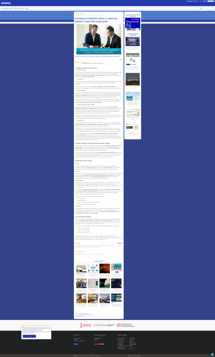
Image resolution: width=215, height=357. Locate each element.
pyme (85, 14)
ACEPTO (29, 336)
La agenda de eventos (80, 316)
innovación (89, 14)
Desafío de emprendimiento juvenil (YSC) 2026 (132, 134)
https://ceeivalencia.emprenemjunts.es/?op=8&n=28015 (94, 254)
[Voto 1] (117, 243)
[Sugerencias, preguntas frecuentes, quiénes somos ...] (198, 1)
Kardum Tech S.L (85, 62)
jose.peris (84, 251)
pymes (88, 247)
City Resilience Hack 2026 (132, 118)
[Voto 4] (120, 243)
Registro (204, 1)
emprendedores (101, 14)
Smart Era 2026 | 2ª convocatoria (133, 87)
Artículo (82, 13)
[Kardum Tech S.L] (78, 62)
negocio (98, 247)
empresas (95, 14)
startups (113, 245)
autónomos (77, 247)
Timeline (27, 8)
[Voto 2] (118, 243)
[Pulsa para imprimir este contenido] (121, 59)
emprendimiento (78, 14)
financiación (118, 245)
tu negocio (101, 237)
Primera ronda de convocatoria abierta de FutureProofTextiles (132, 68)
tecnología (83, 247)
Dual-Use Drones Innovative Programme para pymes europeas (132, 103)
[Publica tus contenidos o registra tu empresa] (200, 1)
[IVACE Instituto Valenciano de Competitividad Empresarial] (97, 325)
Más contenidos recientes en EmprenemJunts (85, 314)
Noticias (11, 8)
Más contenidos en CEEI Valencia (83, 313)
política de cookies (38, 330)
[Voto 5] (121, 243)
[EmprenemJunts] (191, 1)
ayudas (108, 245)
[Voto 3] (119, 243)
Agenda (15, 8)
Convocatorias (5, 8)
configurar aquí (25, 332)
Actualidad (77, 13)
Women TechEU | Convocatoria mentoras (132, 48)
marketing (93, 247)
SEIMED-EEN (21, 8)
